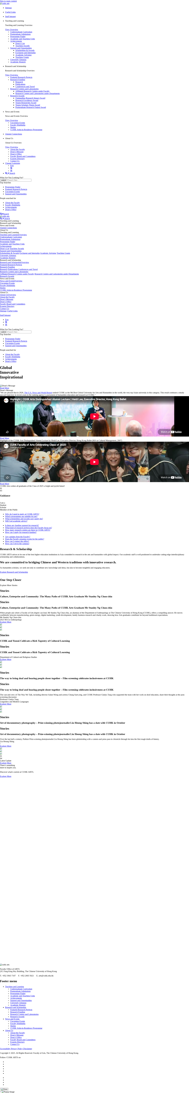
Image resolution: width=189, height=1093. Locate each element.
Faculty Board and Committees (22, 156)
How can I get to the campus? (17, 544)
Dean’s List (20, 43)
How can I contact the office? (17, 541)
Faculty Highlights (17, 125)
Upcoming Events (17, 123)
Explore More (5, 622)
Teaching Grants (22, 57)
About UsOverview (8, 295)
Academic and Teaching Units (22, 39)
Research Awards (17, 96)
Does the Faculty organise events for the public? (24, 539)
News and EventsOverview (11, 281)
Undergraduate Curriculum (21, 32)
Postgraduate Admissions (20, 34)
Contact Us (14, 161)
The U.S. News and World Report (38, 393)
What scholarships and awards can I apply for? (24, 519)
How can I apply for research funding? (21, 532)
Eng (12, 165)
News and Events (12, 1019)
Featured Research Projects (21, 77)
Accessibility (5, 1049)
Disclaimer (27, 1049)
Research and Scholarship (15, 1007)
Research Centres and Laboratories (24, 89)
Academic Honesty (18, 62)
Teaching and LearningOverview (13, 235)
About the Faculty (17, 149)
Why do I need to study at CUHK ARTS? (22, 514)
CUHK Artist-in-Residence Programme (26, 130)
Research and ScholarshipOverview (14, 262)
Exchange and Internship (25, 53)
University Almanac (18, 59)
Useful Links (12, 311)
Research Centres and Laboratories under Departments (37, 93)
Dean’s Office (16, 154)
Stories (13, 127)
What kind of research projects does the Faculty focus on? (28, 528)
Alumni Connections (13, 134)
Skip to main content (8, 1)
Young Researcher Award (25, 103)
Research (19, 82)
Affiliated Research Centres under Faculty (32, 91)
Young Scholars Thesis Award (27, 105)
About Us (9, 1030)
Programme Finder (17, 36)
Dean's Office (10, 209)
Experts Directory (17, 159)
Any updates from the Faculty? (17, 537)
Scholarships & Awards (24, 50)
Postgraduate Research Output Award (30, 107)
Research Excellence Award (26, 100)
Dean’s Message (17, 152)
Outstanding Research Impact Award (30, 98)
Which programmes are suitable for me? (21, 516)
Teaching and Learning (14, 986)
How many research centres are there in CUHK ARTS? (27, 530)
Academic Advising (23, 55)
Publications (20, 84)
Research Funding (17, 80)
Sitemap (3, 311)
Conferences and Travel (25, 86)
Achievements (16, 41)
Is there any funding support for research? (22, 525)
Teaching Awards (22, 46)
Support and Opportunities (21, 48)
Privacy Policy (17, 1049)
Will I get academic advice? (16, 521)
